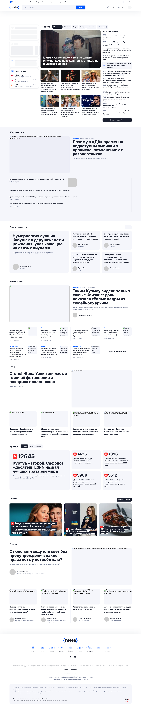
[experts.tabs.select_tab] (126, 227)
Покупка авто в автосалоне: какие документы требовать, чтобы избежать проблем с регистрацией (54, 610)
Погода (38, 2)
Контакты (81, 666)
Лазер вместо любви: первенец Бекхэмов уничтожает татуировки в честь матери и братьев (49, 111)
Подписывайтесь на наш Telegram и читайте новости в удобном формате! (119, 65)
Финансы (70, 651)
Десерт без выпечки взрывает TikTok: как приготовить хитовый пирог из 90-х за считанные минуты (115, 519)
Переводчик (59, 2)
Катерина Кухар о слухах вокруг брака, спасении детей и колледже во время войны (81, 351)
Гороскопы (45, 2)
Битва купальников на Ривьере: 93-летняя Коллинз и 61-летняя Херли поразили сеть (90, 86)
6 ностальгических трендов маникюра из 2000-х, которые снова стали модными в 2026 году (116, 462)
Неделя (38, 446)
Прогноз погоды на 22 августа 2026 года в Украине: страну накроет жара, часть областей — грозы (43, 197)
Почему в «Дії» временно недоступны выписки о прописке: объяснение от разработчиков (98, 148)
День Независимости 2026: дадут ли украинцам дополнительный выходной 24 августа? (39, 190)
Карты (52, 2)
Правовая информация (68, 666)
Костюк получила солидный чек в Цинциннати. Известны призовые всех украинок (85, 431)
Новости (26, 2)
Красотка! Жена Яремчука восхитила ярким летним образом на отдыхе (21, 431)
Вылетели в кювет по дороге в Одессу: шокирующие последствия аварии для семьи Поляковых (70, 112)
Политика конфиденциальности (24, 666)
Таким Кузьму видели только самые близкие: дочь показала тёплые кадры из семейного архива (101, 297)
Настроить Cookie (122, 666)
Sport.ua (103, 666)
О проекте (111, 666)
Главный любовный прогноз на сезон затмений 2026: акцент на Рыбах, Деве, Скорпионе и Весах (84, 258)
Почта (32, 2)
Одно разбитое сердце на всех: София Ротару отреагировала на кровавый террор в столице (70, 86)
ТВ (65, 2)
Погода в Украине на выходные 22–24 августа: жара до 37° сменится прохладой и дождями (80, 519)
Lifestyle (67, 27)
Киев (102, 27)
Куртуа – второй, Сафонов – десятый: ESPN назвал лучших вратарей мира (38, 467)
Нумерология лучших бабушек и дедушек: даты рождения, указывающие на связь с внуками (38, 241)
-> (118, 352)
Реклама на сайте (92, 666)
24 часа (24, 446)
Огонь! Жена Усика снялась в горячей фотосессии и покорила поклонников (38, 378)
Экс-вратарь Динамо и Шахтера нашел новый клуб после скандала (116, 431)
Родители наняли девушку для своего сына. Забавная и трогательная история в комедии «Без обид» (35, 519)
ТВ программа (20, 71)
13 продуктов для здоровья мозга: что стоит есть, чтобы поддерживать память (36, 203)
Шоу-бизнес (57, 27)
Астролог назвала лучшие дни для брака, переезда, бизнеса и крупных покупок (117, 609)
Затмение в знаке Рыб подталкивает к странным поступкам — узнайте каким (85, 236)
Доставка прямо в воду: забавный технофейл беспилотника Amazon (82, 461)
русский (127, 2)
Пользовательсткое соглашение (48, 666)
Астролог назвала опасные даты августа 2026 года (85, 608)
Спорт (75, 27)
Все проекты (16, 2)
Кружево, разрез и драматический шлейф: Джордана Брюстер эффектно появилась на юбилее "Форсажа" (48, 87)
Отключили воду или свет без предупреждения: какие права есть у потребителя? (38, 555)
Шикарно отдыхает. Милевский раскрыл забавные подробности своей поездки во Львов (54, 433)
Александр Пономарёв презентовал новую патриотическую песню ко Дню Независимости (90, 111)
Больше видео (123, 499)
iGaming (107, 651)
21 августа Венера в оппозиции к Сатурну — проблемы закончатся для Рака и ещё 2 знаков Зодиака (116, 258)
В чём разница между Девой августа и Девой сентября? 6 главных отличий (116, 236)
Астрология (91, 27)
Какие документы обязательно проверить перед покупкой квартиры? (22, 609)
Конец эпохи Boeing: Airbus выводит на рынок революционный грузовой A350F (36, 179)
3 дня (32, 446)
